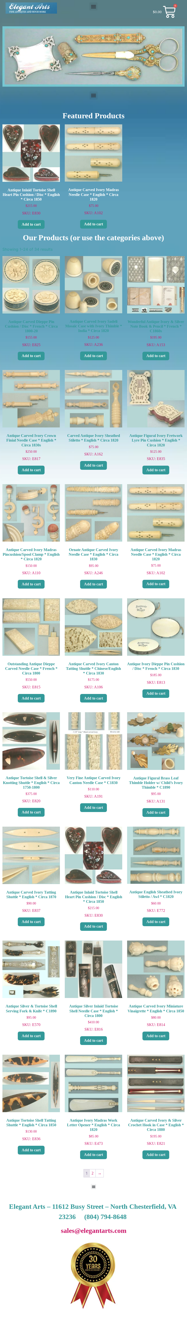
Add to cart (31, 224)
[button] (93, 6)
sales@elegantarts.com (93, 1230)
